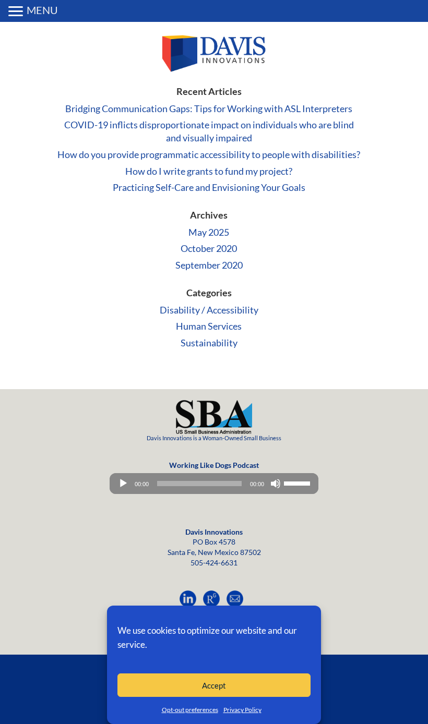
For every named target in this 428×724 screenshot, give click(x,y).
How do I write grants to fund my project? (208, 171)
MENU (42, 10)
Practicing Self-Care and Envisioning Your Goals (209, 187)
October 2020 (209, 248)
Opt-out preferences (190, 710)
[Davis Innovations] (214, 52)
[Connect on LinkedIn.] (188, 598)
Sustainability (209, 342)
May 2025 (208, 232)
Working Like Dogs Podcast (214, 465)
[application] (214, 483)
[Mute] (275, 483)
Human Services (209, 326)
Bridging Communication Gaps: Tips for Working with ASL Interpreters (208, 108)
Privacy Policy (242, 710)
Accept (214, 685)
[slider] (298, 482)
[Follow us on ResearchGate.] (211, 598)
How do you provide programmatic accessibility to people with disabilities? (208, 154)
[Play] (123, 483)
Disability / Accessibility (209, 310)
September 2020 (209, 265)
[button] (17, 12)
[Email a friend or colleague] (235, 598)
